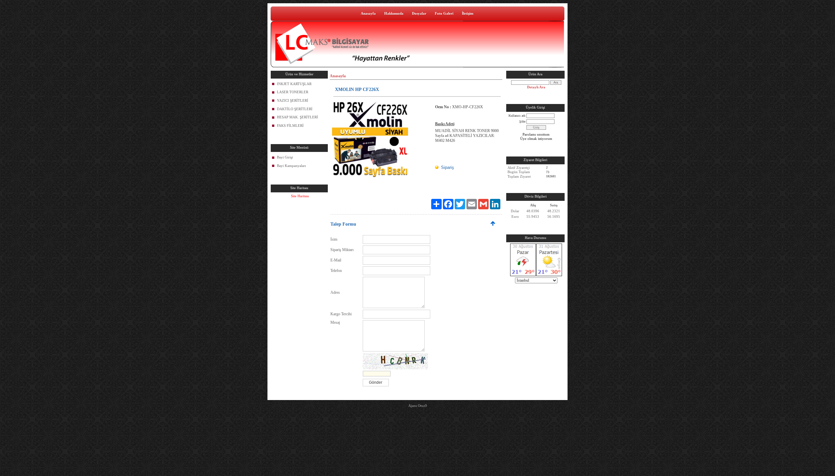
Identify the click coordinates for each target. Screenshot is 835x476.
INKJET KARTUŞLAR (294, 84)
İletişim (467, 13)
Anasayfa (368, 13)
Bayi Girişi (285, 157)
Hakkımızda (393, 13)
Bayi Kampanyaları (291, 166)
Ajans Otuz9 (417, 406)
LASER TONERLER (292, 92)
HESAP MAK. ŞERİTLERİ (297, 117)
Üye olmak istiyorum (536, 139)
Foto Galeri (444, 13)
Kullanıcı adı (517, 115)
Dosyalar (419, 13)
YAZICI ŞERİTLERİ (292, 100)
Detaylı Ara (536, 87)
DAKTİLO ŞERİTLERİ (294, 109)
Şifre (522, 121)
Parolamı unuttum (536, 134)
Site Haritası (300, 196)
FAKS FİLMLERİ (290, 125)
